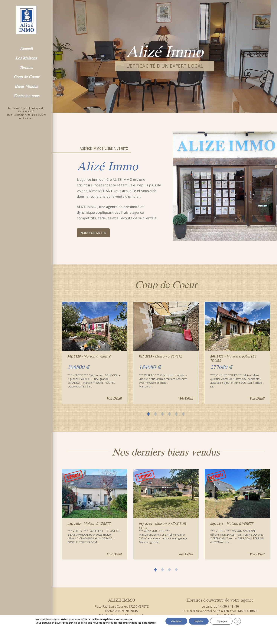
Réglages (221, 621)
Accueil (26, 48)
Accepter (176, 621)
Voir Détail (114, 398)
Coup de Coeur (26, 76)
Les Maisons (26, 57)
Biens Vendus (26, 85)
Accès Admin (26, 118)
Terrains (26, 67)
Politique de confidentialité (31, 109)
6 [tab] (183, 413)
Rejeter (198, 621)
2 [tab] (155, 413)
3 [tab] (162, 413)
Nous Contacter (93, 233)
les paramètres (147, 623)
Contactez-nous (26, 95)
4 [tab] (169, 413)
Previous (55, 350)
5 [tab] (176, 413)
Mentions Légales (18, 108)
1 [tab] (148, 413)
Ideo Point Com (15, 114)
